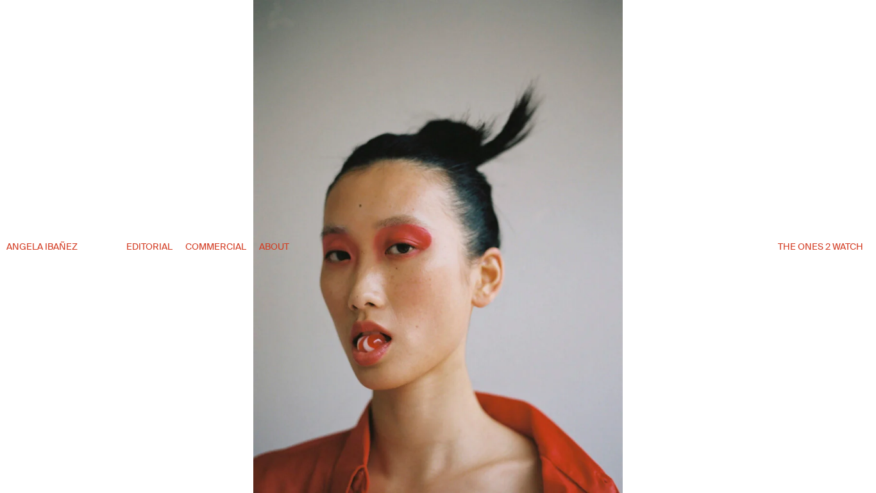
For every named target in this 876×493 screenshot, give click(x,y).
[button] (760, 257)
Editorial (149, 246)
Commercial (215, 246)
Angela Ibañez (42, 246)
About (274, 246)
